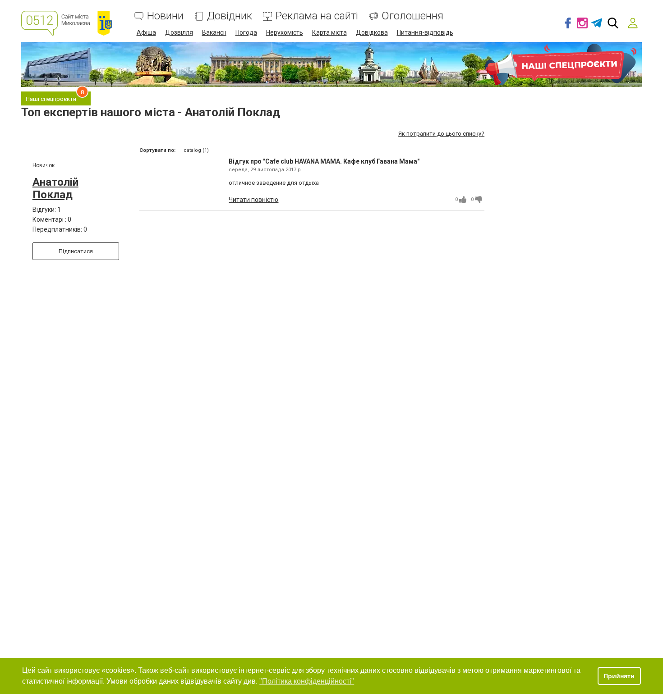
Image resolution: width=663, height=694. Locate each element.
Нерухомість (284, 32)
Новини (165, 16)
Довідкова (372, 32)
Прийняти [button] (619, 676)
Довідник (229, 16)
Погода (246, 32)
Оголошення (412, 16)
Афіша (146, 32)
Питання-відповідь (425, 32)
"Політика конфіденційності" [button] (306, 681)
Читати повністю (253, 199)
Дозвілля (179, 32)
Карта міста (329, 32)
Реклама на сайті (317, 16)
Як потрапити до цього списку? (441, 133)
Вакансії (214, 32)
